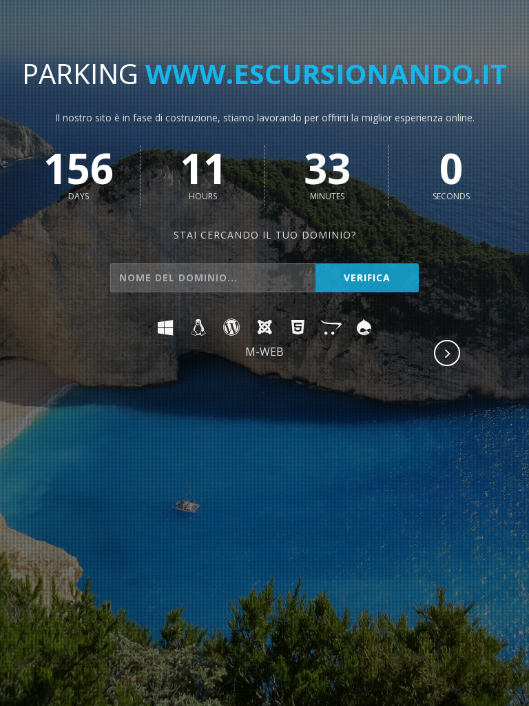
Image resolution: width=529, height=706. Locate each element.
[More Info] (447, 354)
